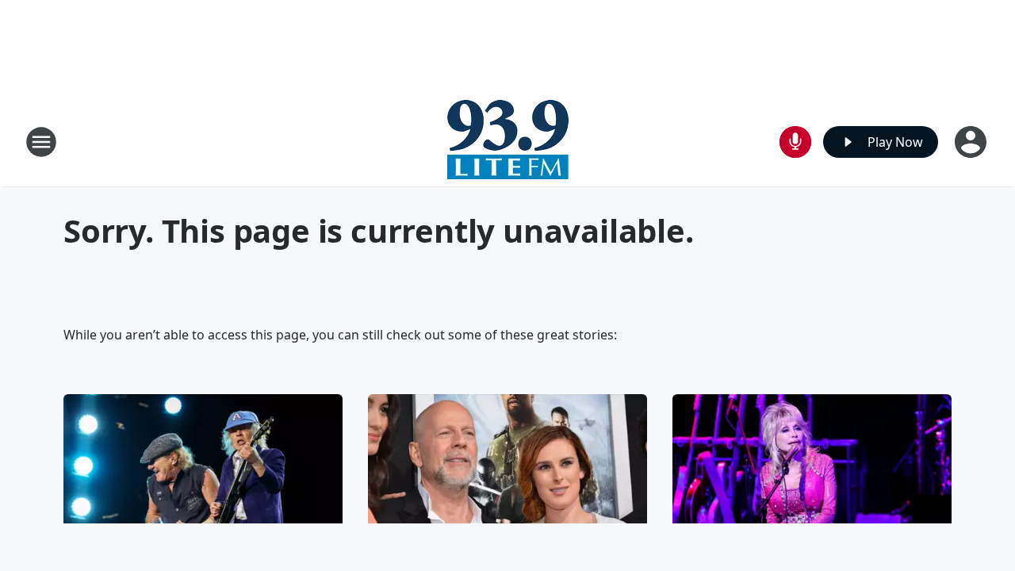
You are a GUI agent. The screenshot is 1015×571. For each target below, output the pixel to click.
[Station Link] (508, 141)
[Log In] (972, 142)
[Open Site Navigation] (41, 142)
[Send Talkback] (795, 142)
